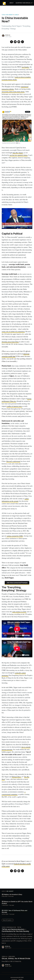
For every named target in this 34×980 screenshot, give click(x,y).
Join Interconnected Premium (17, 583)
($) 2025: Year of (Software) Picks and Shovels (14, 911)
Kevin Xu (7, 35)
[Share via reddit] (22, 41)
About (12, 3)
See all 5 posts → (7, 920)
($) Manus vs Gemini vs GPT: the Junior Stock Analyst (17, 902)
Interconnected (15, 977)
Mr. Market (9, 14)
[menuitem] (11, 3)
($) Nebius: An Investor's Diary (12, 894)
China (16, 14)
